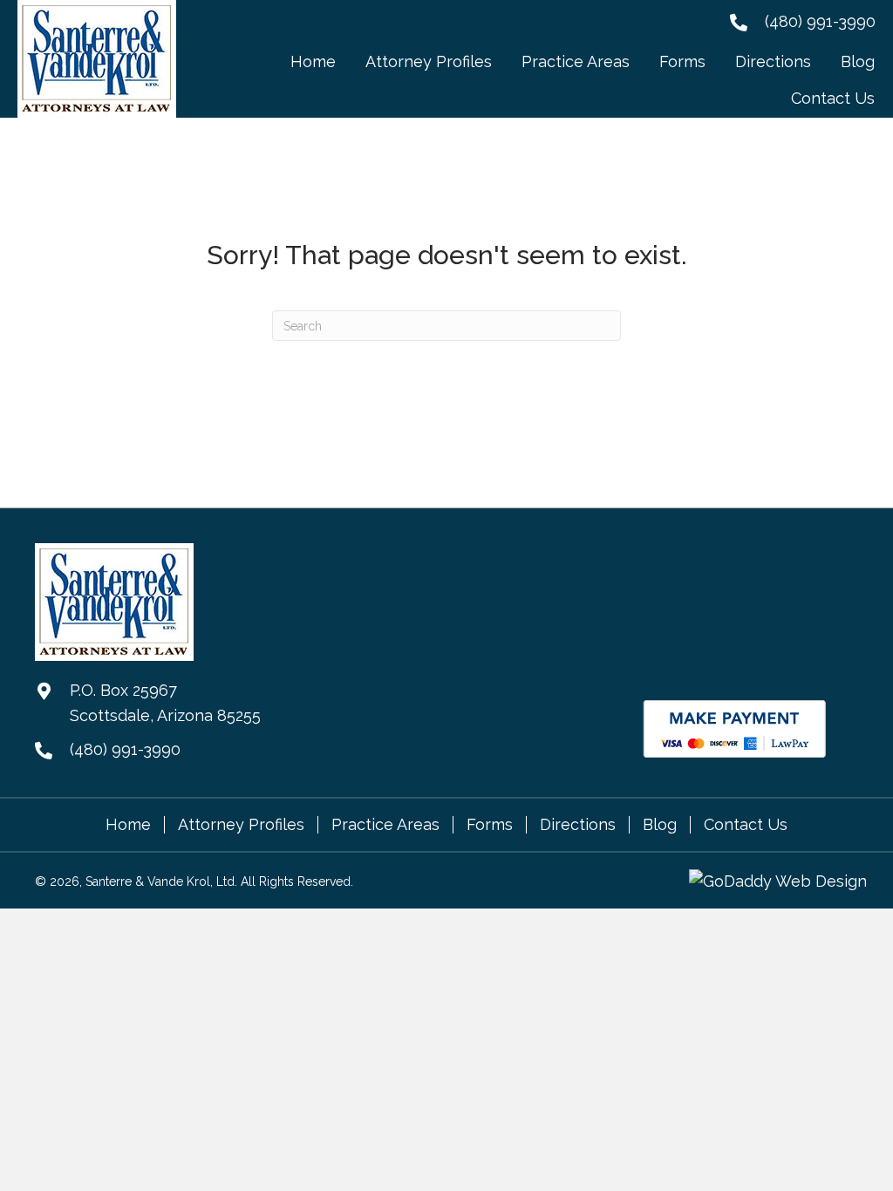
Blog (660, 825)
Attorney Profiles (241, 825)
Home (128, 825)
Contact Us (745, 825)
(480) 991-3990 (820, 21)
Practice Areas (385, 825)
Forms (490, 825)
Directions (578, 825)
